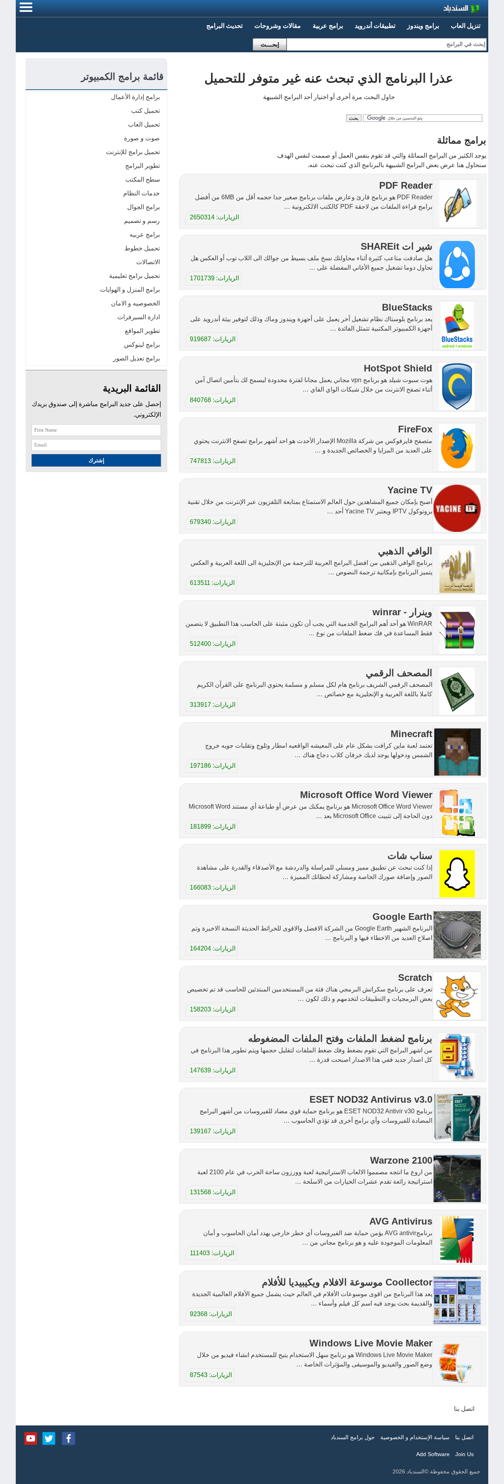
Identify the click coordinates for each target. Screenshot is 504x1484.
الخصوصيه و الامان (135, 303)
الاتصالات (148, 262)
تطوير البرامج (142, 165)
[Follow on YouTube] (30, 1437)
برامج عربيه (145, 234)
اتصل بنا (464, 1408)
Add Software (433, 1454)
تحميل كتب (145, 110)
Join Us (464, 1454)
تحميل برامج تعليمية (134, 275)
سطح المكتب (142, 179)
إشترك (96, 460)
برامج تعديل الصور (136, 358)
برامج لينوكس (142, 344)
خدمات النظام (141, 193)
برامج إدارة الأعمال (135, 97)
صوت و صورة (142, 138)
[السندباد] (441, 10)
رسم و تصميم (142, 220)
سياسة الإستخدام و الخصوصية (415, 1437)
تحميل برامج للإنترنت (133, 152)
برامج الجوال (143, 207)
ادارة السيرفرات (138, 317)
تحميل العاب (144, 124)
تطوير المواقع (142, 330)
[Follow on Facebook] (68, 1437)
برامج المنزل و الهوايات (130, 289)
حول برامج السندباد (353, 1437)
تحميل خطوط (142, 248)
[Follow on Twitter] (49, 1437)
